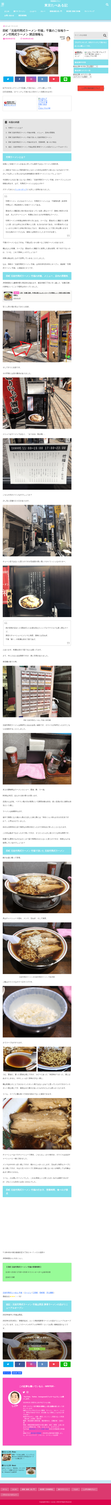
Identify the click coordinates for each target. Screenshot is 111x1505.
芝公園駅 (50, 1293)
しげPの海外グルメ (89, 1489)
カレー (43, 11)
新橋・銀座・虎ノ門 (28, 1489)
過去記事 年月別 (79, 66)
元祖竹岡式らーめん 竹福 (12, 1293)
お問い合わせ (9, 15)
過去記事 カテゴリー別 (82, 74)
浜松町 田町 (16, 1373)
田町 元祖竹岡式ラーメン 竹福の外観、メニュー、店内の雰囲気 (30, 132)
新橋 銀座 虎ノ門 (56, 11)
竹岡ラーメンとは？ (14, 128)
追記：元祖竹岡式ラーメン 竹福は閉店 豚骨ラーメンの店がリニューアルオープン (37, 147)
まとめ (6, 11)
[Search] (104, 35)
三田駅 (35, 1293)
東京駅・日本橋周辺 (46, 1489)
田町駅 (42, 1293)
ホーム (5, 1489)
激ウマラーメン (63, 1489)
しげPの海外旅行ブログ (91, 88)
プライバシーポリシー (10, 1495)
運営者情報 (22, 15)
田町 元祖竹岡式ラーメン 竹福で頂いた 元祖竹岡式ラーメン (29, 137)
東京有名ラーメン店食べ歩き (39, 1429)
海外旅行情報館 (36, 1433)
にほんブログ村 (44, 108)
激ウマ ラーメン (19, 11)
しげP (63, 39)
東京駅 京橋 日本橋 (73, 11)
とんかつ (33, 11)
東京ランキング (10, 105)
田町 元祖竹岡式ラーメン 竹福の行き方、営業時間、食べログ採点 (31, 142)
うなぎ (75, 1489)
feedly (37, 1349)
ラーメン (27, 1293)
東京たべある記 (56, 5)
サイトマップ (89, 11)
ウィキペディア (21, 189)
